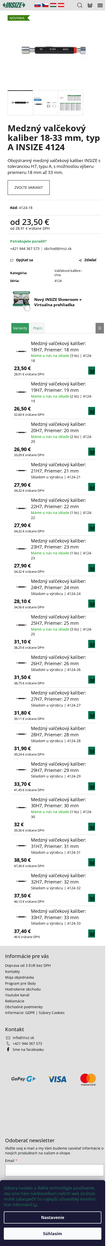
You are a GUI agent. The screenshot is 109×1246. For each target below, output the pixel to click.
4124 (58, 280)
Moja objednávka (19, 977)
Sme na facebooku (28, 1049)
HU (53, 5)
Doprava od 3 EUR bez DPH (28, 965)
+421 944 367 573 (25, 248)
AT (61, 5)
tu (35, 1204)
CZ (45, 5)
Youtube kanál (17, 995)
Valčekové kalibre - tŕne (68, 272)
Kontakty (12, 971)
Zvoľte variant (28, 187)
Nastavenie (52, 1217)
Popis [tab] (37, 328)
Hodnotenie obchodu (23, 989)
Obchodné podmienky (24, 1006)
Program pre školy (20, 983)
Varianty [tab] (20, 328)
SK (37, 5)
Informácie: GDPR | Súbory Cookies (35, 1012)
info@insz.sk (23, 1037)
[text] (54, 166)
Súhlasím (52, 1233)
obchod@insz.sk (57, 248)
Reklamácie (14, 1001)
